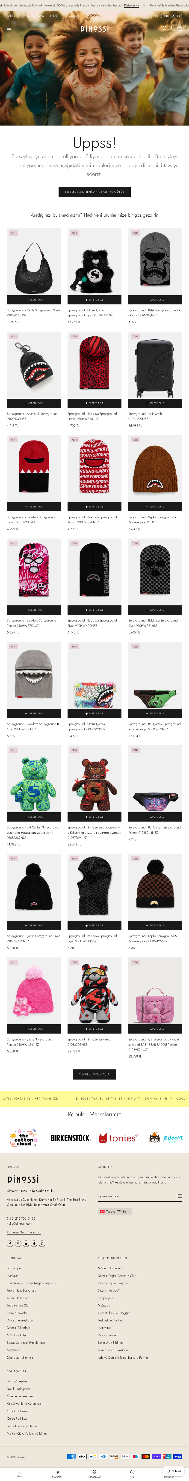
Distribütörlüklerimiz (20, 1357)
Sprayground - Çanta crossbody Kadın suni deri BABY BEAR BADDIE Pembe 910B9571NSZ (153, 1044)
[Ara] (164, 28)
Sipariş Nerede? (109, 1290)
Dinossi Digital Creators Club (117, 1275)
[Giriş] (172, 28)
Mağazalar (13, 1350)
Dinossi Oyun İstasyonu (113, 1283)
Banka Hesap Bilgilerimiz (23, 1426)
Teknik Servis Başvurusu (113, 1350)
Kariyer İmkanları (17, 1312)
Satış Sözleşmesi (17, 1381)
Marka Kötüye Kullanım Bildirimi (27, 1433)
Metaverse (104, 1327)
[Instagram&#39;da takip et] (159, 16)
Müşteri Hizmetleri (110, 1268)
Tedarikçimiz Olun (18, 1305)
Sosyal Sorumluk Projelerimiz (26, 1342)
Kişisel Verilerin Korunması (24, 1403)
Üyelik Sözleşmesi (18, 1388)
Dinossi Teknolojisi (19, 1327)
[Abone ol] (180, 1196)
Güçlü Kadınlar (16, 1335)
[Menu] (9, 28)
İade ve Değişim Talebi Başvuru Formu (123, 1357)
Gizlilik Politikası (17, 1411)
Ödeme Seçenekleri (20, 1396)
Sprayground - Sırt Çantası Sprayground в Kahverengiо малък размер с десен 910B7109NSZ (94, 832)
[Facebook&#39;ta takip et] (153, 16)
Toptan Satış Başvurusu (21, 1290)
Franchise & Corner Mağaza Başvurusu (32, 1283)
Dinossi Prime (107, 1335)
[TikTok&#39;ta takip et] (173, 16)
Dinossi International (20, 1320)
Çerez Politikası (17, 1418)
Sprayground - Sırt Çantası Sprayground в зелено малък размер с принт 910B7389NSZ (33, 832)
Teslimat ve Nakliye (110, 1320)
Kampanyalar (106, 1297)
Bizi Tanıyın (14, 1268)
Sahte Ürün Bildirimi (110, 1342)
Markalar (12, 1275)
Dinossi (21, 1457)
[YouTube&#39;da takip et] (166, 16)
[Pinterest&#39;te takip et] (179, 16)
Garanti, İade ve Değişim (114, 1312)
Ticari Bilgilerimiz (18, 1297)
